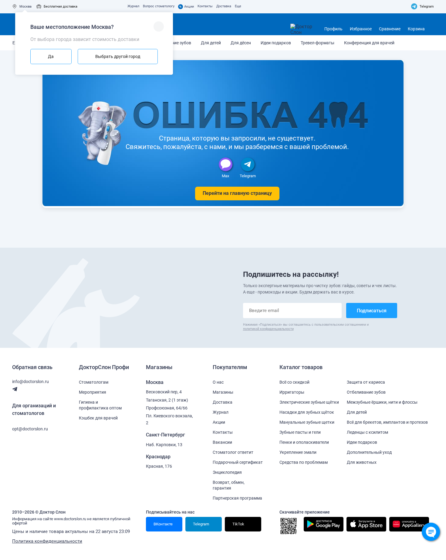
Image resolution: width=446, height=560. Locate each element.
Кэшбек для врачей (98, 418)
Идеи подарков (276, 42)
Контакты (205, 6)
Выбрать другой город (117, 56)
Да (51, 56)
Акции (186, 7)
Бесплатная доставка (60, 6)
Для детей (211, 42)
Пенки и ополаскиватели (304, 442)
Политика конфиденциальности (47, 541)
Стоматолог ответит (233, 452)
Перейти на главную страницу (237, 193)
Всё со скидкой (294, 382)
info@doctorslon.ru (30, 381)
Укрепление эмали (297, 452)
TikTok (237, 524)
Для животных (362, 462)
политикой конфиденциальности (268, 329)
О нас (218, 382)
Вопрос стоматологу (158, 6)
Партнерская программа (237, 498)
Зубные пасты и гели (300, 432)
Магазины (223, 392)
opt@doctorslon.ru (30, 428)
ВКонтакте (163, 524)
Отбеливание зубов (366, 392)
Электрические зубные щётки (309, 402)
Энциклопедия (227, 472)
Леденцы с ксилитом (367, 432)
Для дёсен (241, 42)
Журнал (133, 6)
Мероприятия (92, 392)
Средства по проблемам (303, 462)
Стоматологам (93, 382)
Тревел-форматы (317, 42)
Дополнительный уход (369, 452)
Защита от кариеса (366, 382)
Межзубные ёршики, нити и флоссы (382, 402)
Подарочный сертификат (238, 462)
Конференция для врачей (369, 42)
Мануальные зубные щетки (306, 422)
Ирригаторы (291, 392)
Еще (238, 6)
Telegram (427, 6)
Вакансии (222, 442)
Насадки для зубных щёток (306, 412)
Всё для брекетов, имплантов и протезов (387, 422)
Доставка (223, 6)
